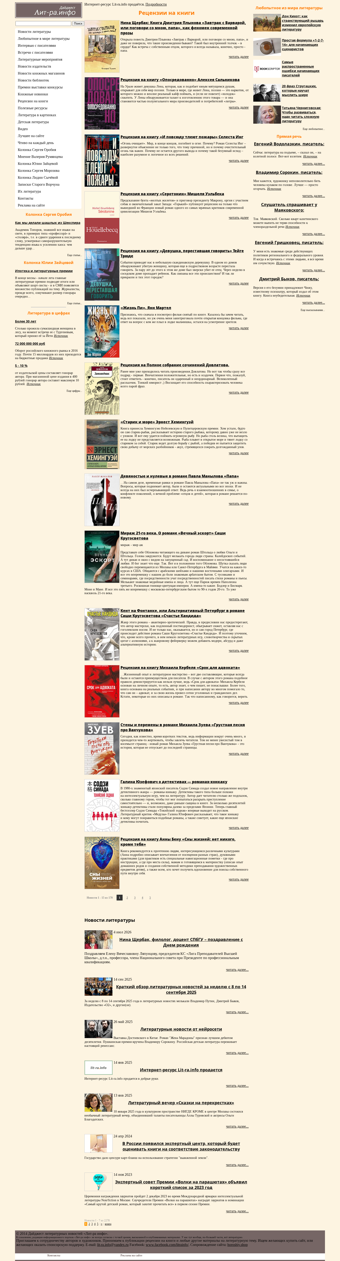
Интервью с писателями (37, 45)
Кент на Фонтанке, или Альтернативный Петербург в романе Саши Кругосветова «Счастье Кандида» (183, 613)
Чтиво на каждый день (36, 143)
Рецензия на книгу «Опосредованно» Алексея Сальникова (180, 79)
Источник (61, 336)
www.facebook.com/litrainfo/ (167, 1245)
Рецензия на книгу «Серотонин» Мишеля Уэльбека (172, 193)
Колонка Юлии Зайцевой (38, 164)
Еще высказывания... (313, 310)
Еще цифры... (74, 390)
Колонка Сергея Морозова (38, 171)
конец (108, 1224)
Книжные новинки (33, 94)
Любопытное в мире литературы (44, 39)
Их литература (29, 191)
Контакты (25, 198)
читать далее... (237, 970)
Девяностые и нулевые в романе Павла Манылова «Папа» (180, 476)
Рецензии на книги (33, 101)
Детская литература (33, 122)
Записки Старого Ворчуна (38, 184)
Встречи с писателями (35, 52)
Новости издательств (34, 66)
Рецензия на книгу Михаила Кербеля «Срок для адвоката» (180, 667)
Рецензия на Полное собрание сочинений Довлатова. (175, 364)
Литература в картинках (37, 115)
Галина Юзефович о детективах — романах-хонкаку (174, 781)
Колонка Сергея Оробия (37, 150)
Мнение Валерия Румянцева (40, 157)
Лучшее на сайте (31, 136)
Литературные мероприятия (40, 59)
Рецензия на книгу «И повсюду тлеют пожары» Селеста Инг (182, 136)
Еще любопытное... (314, 129)
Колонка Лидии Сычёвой (38, 177)
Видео (23, 129)
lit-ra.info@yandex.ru (113, 1245)
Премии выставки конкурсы (40, 87)
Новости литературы (34, 32)
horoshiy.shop (237, 1245)
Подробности (156, 4)
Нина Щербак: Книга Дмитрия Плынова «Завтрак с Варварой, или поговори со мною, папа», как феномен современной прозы (183, 27)
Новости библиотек (33, 80)
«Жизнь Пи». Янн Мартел (146, 307)
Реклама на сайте (31, 205)
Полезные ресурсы (32, 108)
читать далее (239, 57)
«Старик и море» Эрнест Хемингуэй (157, 421)
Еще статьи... (74, 255)
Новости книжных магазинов (41, 73)
